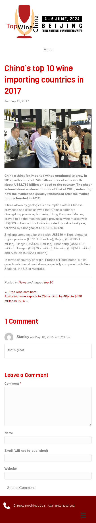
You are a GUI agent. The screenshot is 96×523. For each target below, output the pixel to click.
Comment (12, 383)
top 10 (48, 282)
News (22, 282)
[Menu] (84, 515)
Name (8, 433)
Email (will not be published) (26, 450)
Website (10, 468)
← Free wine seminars (20, 292)
